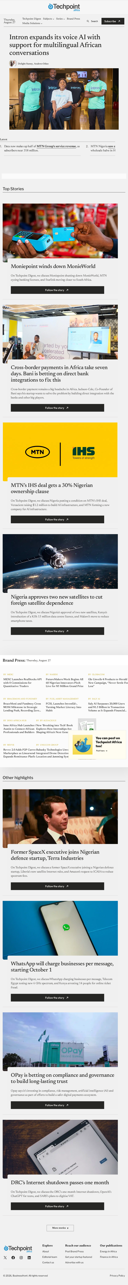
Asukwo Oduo (41, 64)
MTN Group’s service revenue (56, 146)
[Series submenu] (64, 19)
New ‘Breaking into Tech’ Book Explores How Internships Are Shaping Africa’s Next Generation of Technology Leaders (56, 729)
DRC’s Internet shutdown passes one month (60, 1183)
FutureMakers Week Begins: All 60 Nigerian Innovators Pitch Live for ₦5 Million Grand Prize (65, 683)
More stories (60, 1228)
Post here (100, 750)
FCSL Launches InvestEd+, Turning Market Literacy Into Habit (63, 707)
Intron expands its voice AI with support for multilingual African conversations (55, 45)
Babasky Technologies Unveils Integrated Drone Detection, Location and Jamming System (54, 753)
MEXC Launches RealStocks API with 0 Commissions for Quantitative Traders (22, 683)
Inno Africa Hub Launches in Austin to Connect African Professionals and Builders (20, 729)
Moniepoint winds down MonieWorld (53, 266)
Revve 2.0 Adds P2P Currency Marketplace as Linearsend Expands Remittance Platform (21, 753)
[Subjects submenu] (53, 19)
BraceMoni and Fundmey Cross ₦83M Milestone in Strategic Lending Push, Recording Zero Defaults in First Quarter (22, 707)
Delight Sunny (25, 64)
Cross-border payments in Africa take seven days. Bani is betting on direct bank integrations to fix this (59, 374)
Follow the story (54, 290)
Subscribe (110, 21)
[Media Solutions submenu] (41, 23)
